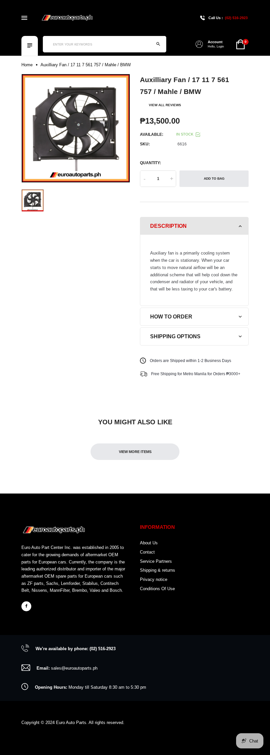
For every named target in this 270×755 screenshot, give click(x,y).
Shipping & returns (157, 570)
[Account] (199, 44)
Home (27, 64)
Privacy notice (153, 579)
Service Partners (156, 561)
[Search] (158, 44)
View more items (135, 452)
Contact (147, 552)
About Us (149, 542)
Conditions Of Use (157, 588)
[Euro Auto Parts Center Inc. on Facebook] (26, 606)
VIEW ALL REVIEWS (165, 105)
